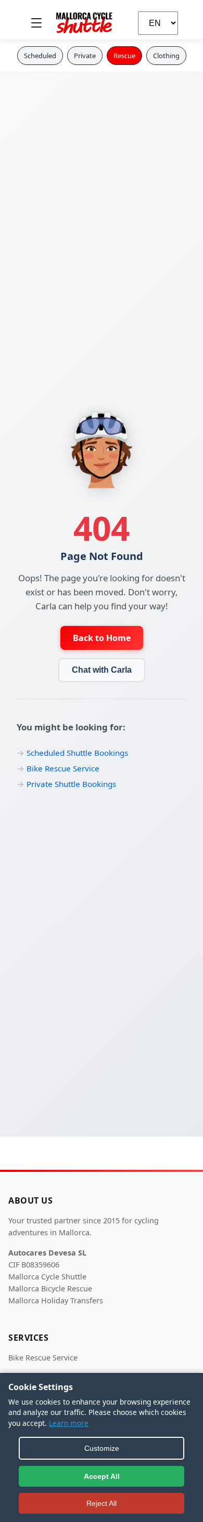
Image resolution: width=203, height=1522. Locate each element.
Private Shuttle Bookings (71, 784)
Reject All (101, 1503)
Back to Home (102, 638)
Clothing (166, 55)
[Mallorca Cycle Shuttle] (84, 22)
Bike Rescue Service (63, 768)
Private (85, 55)
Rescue (124, 55)
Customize (101, 1448)
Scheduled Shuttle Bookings (77, 752)
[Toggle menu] (36, 22)
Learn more (68, 1423)
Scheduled (40, 55)
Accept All (102, 1476)
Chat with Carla (102, 669)
